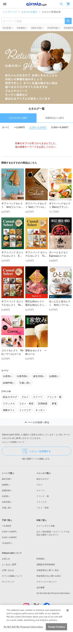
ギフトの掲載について (12, 575)
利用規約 (40, 558)
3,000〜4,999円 (38, 127)
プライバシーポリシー (46, 581)
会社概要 (40, 587)
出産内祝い (7, 501)
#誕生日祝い (37, 27)
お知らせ (6, 558)
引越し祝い (7, 507)
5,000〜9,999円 (59, 127)
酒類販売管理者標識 (45, 564)
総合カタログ (42, 478)
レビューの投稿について (13, 441)
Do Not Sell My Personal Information (23, 626)
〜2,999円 (19, 127)
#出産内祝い (54, 27)
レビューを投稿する (40, 451)
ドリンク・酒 (42, 496)
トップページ (10, 11)
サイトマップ (8, 581)
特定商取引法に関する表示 (48, 575)
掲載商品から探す (54, 117)
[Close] (67, 610)
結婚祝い (6, 484)
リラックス (41, 501)
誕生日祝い (7, 478)
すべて (5, 127)
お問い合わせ (8, 570)
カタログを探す (29, 11)
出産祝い (6, 496)
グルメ (39, 484)
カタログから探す (18, 117)
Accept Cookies (56, 626)
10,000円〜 (7, 543)
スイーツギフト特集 (45, 525)
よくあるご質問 (9, 564)
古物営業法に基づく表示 (47, 570)
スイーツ (40, 490)
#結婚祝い (22, 27)
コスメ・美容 (42, 507)
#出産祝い (8, 27)
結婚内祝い (7, 490)
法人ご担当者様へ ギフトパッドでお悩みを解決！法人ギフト (53, 533)
